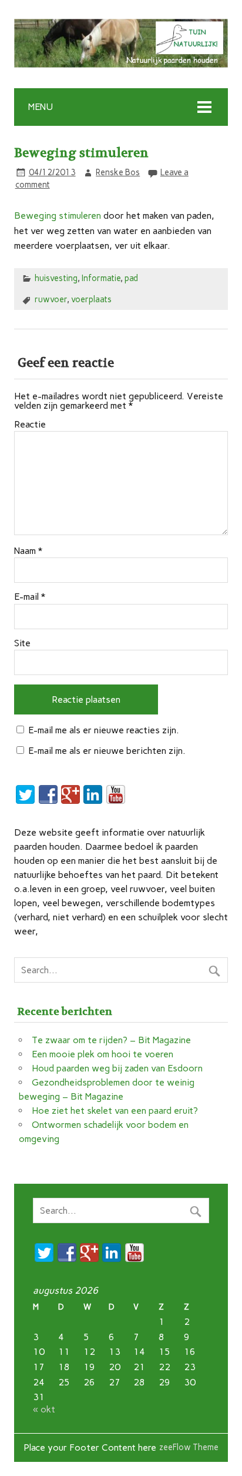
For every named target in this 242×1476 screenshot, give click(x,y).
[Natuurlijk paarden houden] (121, 64)
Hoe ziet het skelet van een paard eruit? (115, 1110)
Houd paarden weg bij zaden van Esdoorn (117, 1068)
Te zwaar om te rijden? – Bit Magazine (111, 1040)
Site (22, 643)
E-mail (29, 597)
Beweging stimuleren (57, 215)
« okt (44, 1409)
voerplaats (91, 299)
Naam (28, 551)
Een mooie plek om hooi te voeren (102, 1054)
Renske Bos (118, 172)
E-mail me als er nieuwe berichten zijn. (107, 750)
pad (131, 278)
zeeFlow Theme (189, 1447)
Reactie (30, 424)
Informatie (101, 278)
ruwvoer (51, 299)
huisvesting (56, 278)
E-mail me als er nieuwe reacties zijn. (103, 730)
